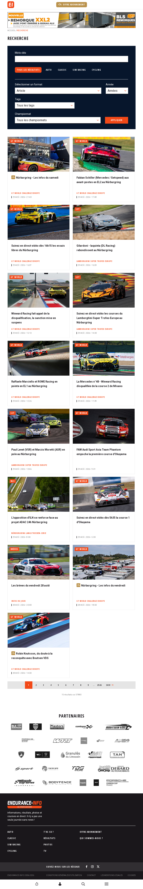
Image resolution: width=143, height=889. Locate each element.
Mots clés (20, 52)
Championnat (23, 114)
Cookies (132, 875)
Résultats (49, 838)
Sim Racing (79, 69)
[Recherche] (83, 884)
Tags (18, 99)
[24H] (36, 884)
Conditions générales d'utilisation (64, 875)
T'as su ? (49, 831)
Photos (48, 844)
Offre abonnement (73, 4)
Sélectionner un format (28, 84)
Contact (91, 875)
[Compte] (60, 884)
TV (45, 850)
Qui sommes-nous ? (91, 838)
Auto (49, 69)
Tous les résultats (28, 69)
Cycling (96, 69)
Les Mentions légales (112, 875)
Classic (62, 69)
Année (110, 84)
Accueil (11, 30)
